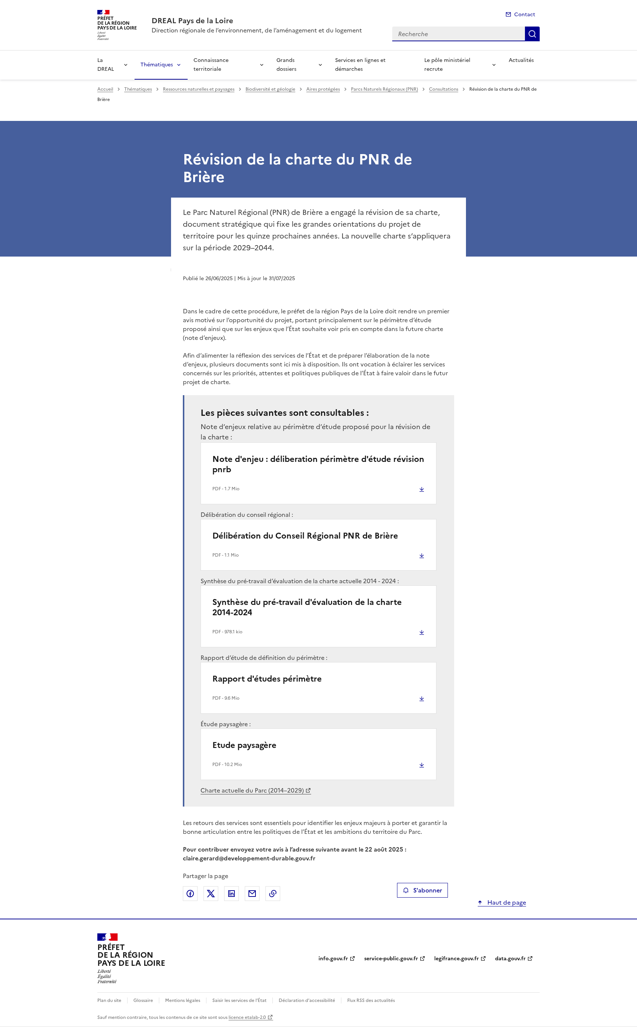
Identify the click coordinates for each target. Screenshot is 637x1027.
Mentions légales (182, 1000)
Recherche (532, 34)
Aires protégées (323, 89)
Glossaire (143, 1000)
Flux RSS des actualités (371, 1000)
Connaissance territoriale (211, 64)
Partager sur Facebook (190, 893)
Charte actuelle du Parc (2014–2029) (252, 790)
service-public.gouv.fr (391, 958)
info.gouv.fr (333, 958)
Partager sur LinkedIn (231, 893)
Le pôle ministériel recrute (447, 64)
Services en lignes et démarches (360, 64)
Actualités (521, 60)
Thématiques (156, 65)
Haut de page (506, 902)
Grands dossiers (286, 64)
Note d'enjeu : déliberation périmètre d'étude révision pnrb (318, 464)
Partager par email (252, 893)
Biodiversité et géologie (270, 89)
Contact (524, 14)
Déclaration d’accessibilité (307, 1000)
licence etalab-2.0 (247, 1017)
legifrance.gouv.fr (456, 958)
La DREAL (105, 64)
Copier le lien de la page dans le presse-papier (272, 893)
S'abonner (427, 890)
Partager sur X (210, 893)
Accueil (105, 89)
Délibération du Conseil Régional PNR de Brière (305, 536)
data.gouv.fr (510, 958)
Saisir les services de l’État (239, 1000)
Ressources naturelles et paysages (198, 89)
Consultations (443, 89)
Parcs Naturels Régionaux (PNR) (384, 89)
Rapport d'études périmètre (267, 679)
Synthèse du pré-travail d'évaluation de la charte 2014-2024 (307, 607)
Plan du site (109, 1000)
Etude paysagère (244, 745)
